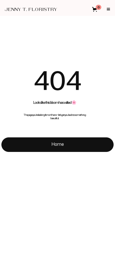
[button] (98, 9)
